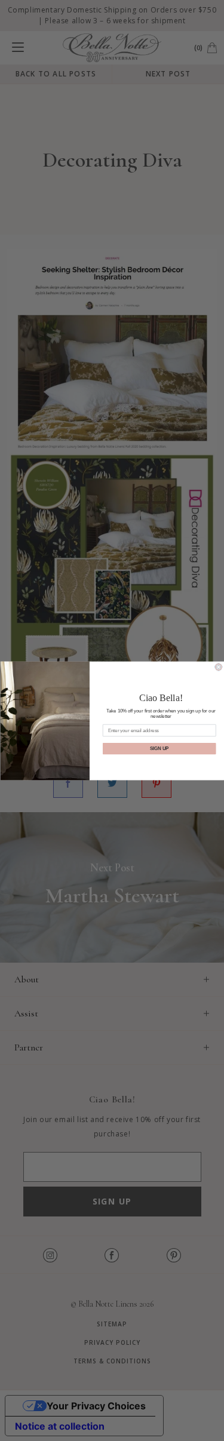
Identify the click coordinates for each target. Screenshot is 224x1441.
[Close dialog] (218, 666)
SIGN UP (159, 748)
